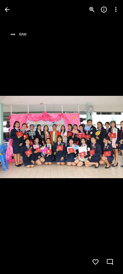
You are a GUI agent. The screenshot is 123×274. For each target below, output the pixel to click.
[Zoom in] (92, 10)
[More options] (116, 10)
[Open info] (104, 10)
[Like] (95, 262)
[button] (16, 137)
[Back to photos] (7, 9)
